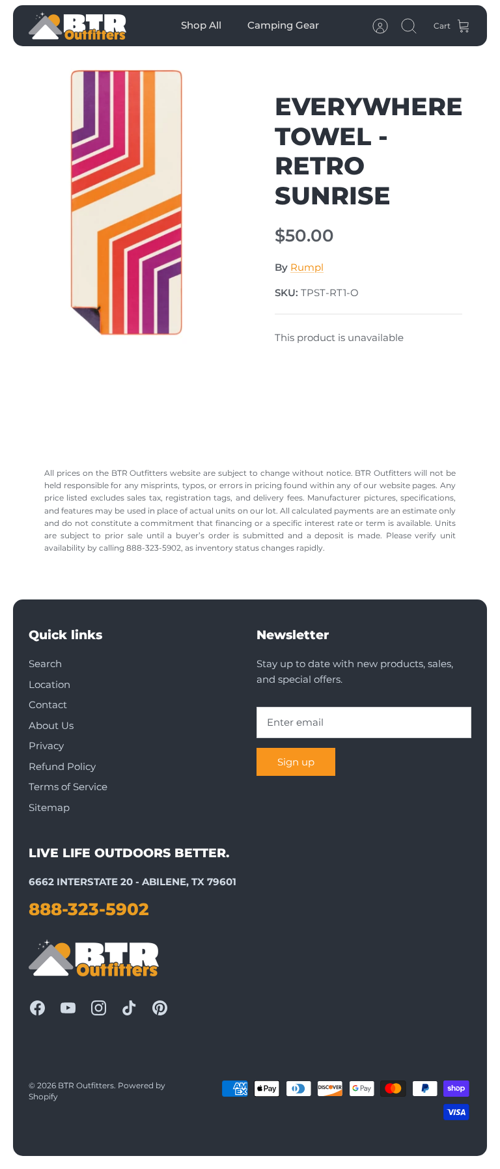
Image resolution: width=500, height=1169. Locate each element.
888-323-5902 (89, 909)
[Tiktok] (129, 1008)
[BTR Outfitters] (77, 26)
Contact (48, 704)
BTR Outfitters (86, 1085)
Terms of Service (68, 786)
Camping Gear (283, 25)
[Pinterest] (160, 1008)
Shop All (201, 25)
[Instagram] (98, 1008)
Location (49, 684)
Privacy (46, 745)
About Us (51, 725)
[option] (131, 204)
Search (45, 663)
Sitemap (49, 807)
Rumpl (307, 267)
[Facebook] (37, 1008)
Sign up (295, 762)
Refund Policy (62, 766)
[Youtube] (68, 1008)
